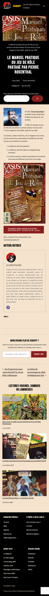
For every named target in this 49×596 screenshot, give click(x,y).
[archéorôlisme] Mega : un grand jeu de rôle (18, 498)
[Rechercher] (37, 98)
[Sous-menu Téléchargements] (16, 538)
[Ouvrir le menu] (44, 6)
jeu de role (26, 85)
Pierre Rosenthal (29, 80)
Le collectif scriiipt (13, 264)
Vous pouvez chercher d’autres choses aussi (21, 93)
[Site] (8, 307)
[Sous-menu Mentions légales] (39, 534)
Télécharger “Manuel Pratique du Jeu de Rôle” (24, 229)
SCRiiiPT (17, 6)
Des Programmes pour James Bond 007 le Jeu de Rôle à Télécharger (12, 372)
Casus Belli (16, 80)
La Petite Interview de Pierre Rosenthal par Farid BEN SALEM (24, 461)
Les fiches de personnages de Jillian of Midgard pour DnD (36, 372)
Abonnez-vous (39, 354)
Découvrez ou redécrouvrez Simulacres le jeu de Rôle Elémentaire (21, 422)
